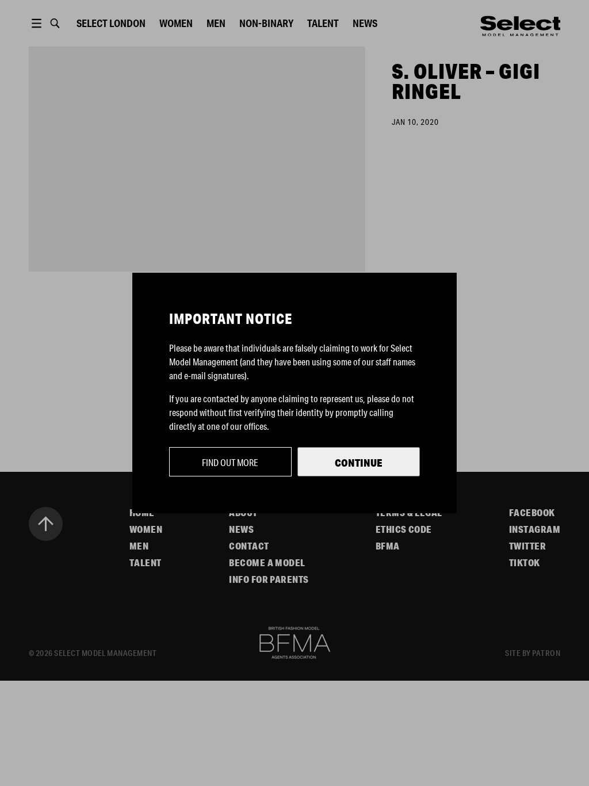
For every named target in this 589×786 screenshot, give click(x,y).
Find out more (230, 462)
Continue (359, 463)
